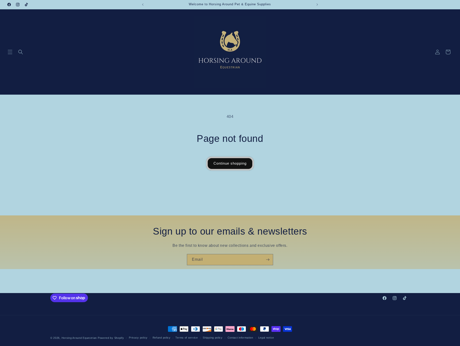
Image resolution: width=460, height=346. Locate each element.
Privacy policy (138, 337)
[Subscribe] (267, 259)
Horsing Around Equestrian (79, 337)
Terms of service (186, 337)
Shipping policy (213, 337)
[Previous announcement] (143, 4)
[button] (10, 52)
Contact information (240, 337)
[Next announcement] (317, 4)
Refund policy (162, 337)
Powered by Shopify (111, 337)
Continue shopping (230, 163)
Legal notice (266, 337)
